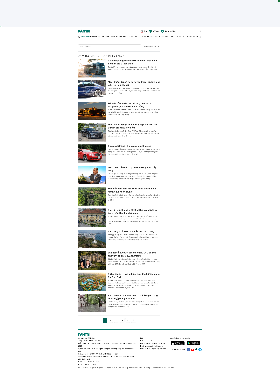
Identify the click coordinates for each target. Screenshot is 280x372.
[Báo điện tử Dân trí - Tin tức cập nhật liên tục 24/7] (84, 31)
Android (193, 343)
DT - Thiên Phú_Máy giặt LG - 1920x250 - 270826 (140, 1)
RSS (141, 338)
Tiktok (196, 349)
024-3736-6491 (92, 354)
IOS (178, 343)
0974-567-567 (95, 362)
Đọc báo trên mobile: (180, 338)
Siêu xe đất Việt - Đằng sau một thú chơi (129, 146)
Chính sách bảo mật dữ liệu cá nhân (153, 349)
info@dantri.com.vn (90, 364)
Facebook (188, 349)
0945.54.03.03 (159, 343)
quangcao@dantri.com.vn (154, 346)
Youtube (192, 349)
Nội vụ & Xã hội (170, 31)
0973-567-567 (112, 354)
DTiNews (156, 31)
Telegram (200, 349)
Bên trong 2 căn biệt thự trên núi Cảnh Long (131, 231)
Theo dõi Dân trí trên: (177, 350)
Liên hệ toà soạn (146, 341)
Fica (145, 31)
